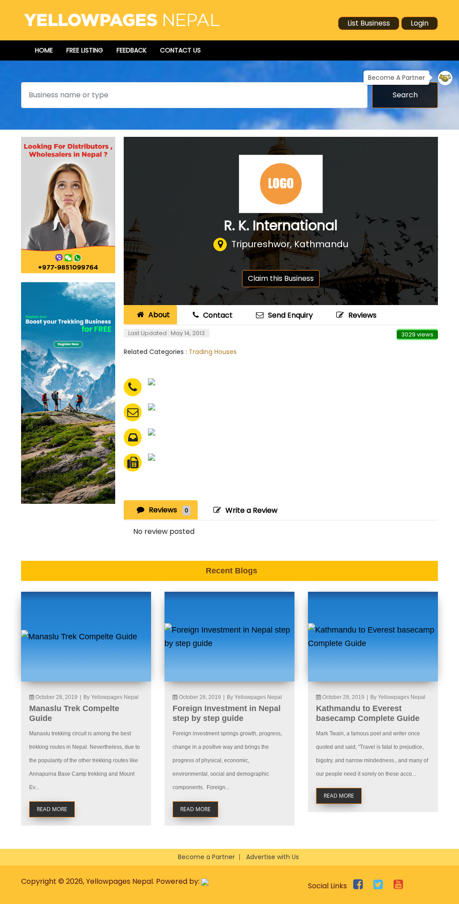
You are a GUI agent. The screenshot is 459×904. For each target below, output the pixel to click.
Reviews (362, 315)
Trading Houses (213, 351)
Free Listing (84, 50)
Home (44, 50)
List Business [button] (368, 23)
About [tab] (159, 315)
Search (405, 95)
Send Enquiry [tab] (290, 315)
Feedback (132, 50)
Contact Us (180, 50)
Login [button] (420, 23)
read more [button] (52, 809)
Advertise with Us (272, 856)
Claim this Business (281, 278)
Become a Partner (206, 856)
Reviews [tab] (168, 510)
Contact (218, 315)
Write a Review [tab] (251, 510)
